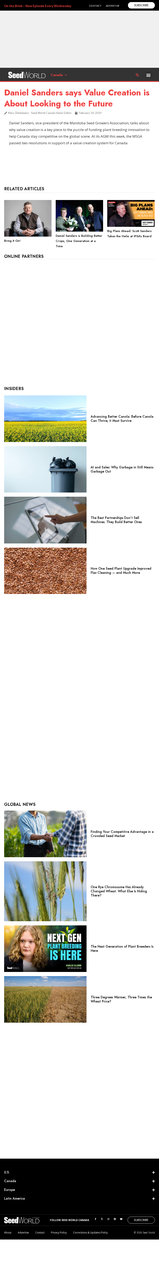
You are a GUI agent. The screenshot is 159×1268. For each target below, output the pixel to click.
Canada (57, 75)
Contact (40, 1232)
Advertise (23, 1232)
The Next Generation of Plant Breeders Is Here (122, 948)
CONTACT (95, 5)
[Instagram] (108, 1219)
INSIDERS (14, 389)
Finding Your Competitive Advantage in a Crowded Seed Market (122, 833)
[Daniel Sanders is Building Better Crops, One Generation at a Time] (79, 230)
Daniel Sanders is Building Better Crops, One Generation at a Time (79, 240)
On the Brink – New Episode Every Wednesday (37, 6)
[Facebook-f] (95, 1219)
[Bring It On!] (28, 235)
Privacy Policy (59, 1232)
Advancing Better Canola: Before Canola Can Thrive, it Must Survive (122, 418)
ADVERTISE (113, 5)
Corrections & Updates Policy (90, 1232)
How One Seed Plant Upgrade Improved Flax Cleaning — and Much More (121, 570)
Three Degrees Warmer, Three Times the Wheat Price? (121, 999)
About (7, 1232)
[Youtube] (121, 1219)
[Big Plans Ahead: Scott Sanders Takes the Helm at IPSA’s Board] (131, 225)
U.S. (7, 1172)
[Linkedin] (114, 1219)
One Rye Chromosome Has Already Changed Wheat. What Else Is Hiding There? (119, 891)
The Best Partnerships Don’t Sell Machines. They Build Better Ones (116, 519)
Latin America (14, 1198)
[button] (148, 75)
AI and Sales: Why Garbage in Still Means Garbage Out (122, 469)
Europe (9, 1189)
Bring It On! (12, 240)
